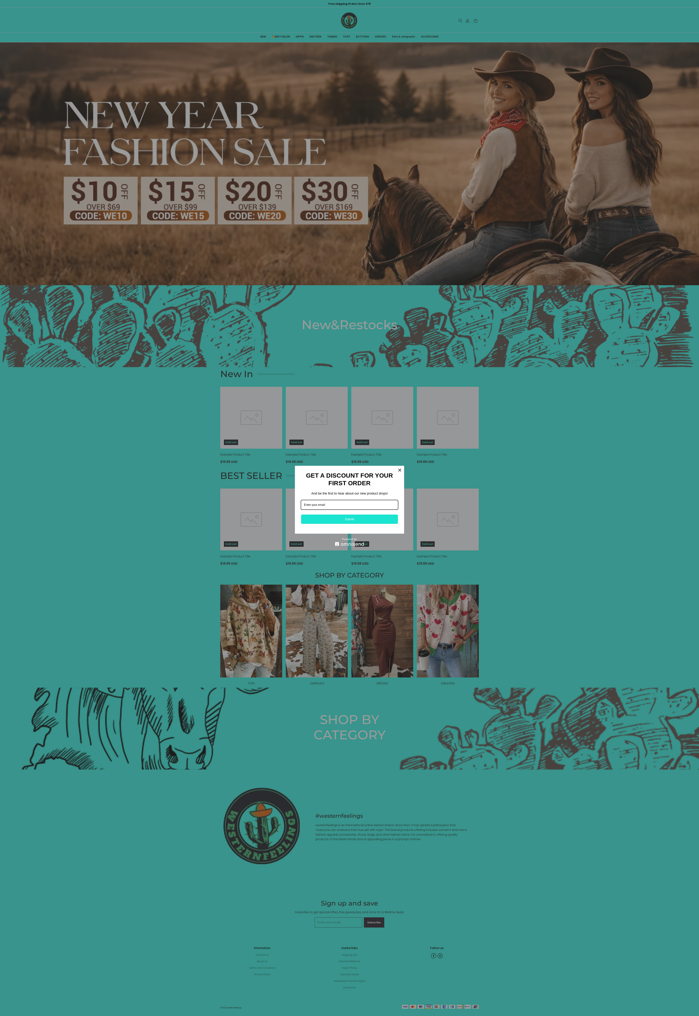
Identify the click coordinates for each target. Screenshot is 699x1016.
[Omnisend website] (349, 542)
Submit (349, 519)
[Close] (399, 470)
